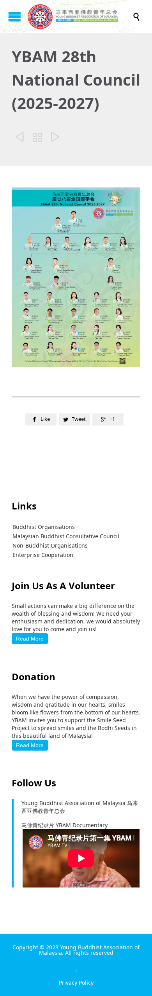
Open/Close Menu (14, 16)
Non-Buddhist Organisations (50, 545)
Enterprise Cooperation (42, 554)
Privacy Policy (76, 982)
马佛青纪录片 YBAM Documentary (64, 825)
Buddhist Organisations (43, 526)
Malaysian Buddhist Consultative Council (65, 536)
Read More (30, 638)
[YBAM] (80, 16)
